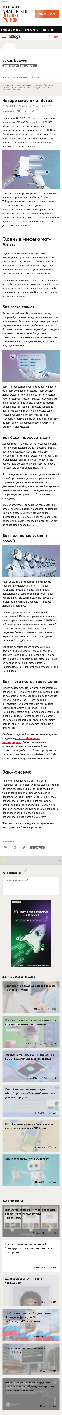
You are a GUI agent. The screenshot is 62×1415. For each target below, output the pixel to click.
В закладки (37, 847)
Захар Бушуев (14, 60)
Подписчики (20, 77)
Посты (5, 77)
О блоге (34, 77)
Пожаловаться (28, 65)
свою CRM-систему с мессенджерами (21, 740)
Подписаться (10, 65)
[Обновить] (25, 871)
